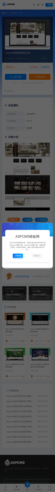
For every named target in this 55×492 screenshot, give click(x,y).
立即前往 (18, 256)
